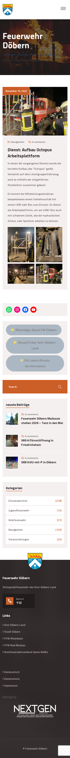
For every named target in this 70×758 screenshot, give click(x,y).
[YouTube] (33, 310)
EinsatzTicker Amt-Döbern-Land (37, 345)
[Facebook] (25, 310)
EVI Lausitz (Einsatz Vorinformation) (37, 363)
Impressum (11, 685)
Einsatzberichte (17, 501)
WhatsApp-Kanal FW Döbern (36, 330)
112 (19, 603)
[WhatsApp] (9, 310)
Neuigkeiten (17, 142)
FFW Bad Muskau (14, 645)
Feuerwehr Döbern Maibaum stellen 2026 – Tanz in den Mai (42, 420)
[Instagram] (17, 310)
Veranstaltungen (18, 539)
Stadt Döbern (12, 632)
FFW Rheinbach (13, 638)
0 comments (38, 142)
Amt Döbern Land (14, 625)
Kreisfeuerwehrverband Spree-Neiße (26, 652)
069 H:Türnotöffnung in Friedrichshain (37, 442)
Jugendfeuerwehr (18, 510)
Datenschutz (12, 672)
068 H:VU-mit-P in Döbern (38, 462)
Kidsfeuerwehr (17, 520)
